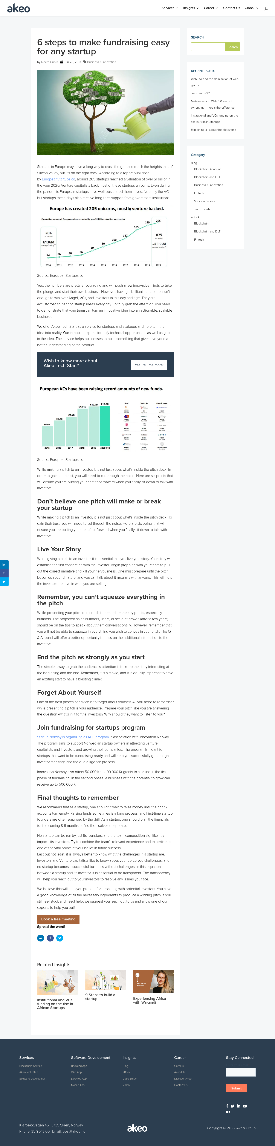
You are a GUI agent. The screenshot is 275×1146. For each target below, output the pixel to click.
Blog (194, 163)
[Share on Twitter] (59, 938)
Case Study (129, 1078)
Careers (179, 1066)
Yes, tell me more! (149, 365)
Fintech (199, 193)
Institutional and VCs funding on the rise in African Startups (55, 1004)
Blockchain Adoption (208, 169)
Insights (189, 8)
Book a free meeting (58, 919)
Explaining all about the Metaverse (213, 130)
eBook (195, 217)
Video (126, 1085)
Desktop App (79, 1078)
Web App (76, 1072)
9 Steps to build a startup (100, 996)
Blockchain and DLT (207, 177)
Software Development (32, 1078)
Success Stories (204, 201)
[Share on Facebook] (50, 938)
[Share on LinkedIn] (40, 938)
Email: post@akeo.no (69, 1131)
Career (209, 8)
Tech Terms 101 (200, 93)
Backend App (79, 1066)
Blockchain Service (30, 1066)
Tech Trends (202, 209)
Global (250, 8)
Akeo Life (179, 1072)
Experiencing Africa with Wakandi (149, 1000)
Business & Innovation (101, 62)
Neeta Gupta (49, 62)
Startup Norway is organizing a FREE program (73, 737)
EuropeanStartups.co (58, 179)
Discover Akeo (182, 1078)
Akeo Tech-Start (28, 1072)
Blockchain (201, 223)
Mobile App (77, 1085)
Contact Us (231, 8)
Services (168, 8)
